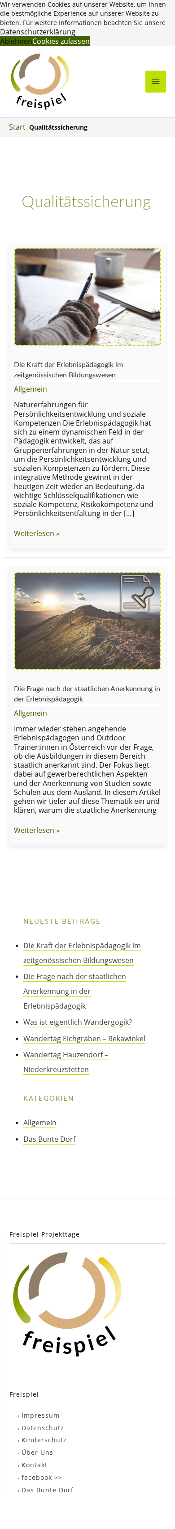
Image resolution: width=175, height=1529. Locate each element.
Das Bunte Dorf (49, 1139)
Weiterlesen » (37, 533)
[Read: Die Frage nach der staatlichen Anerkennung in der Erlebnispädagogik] (87, 620)
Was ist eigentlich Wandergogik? (77, 1022)
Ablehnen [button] (16, 41)
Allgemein (30, 389)
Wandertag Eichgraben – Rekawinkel (84, 1038)
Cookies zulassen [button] (61, 41)
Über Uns (37, 1452)
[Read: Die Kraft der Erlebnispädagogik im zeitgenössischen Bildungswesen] (87, 296)
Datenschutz (43, 1427)
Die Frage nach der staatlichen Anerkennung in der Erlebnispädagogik (74, 991)
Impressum (41, 1415)
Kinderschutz (44, 1440)
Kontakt (35, 1465)
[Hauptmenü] (155, 82)
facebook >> (42, 1477)
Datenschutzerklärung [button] (37, 31)
